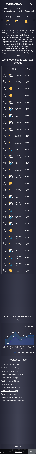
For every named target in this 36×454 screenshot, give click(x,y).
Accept (32, 451)
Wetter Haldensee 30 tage (11, 371)
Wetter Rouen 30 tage (9, 394)
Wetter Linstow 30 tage (10, 378)
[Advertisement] (18, 294)
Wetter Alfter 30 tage (9, 384)
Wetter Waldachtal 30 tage (11, 368)
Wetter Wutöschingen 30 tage (12, 397)
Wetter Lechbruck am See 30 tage (14, 400)
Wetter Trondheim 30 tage (11, 387)
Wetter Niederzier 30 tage (11, 364)
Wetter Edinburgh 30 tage (11, 381)
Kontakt (18, 446)
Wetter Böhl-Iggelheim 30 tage (12, 374)
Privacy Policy (18, 452)
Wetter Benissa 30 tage (10, 391)
